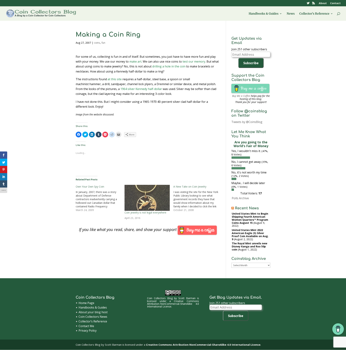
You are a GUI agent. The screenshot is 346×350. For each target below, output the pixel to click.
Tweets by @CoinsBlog (246, 122)
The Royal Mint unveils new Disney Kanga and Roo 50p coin (249, 246)
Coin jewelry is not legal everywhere (145, 212)
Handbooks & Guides (263, 13)
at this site (115, 79)
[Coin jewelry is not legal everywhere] (147, 198)
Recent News (247, 208)
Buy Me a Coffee (241, 96)
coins (97, 42)
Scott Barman (187, 298)
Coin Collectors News (93, 317)
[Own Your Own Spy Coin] (100, 198)
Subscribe (251, 63)
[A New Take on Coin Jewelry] (197, 198)
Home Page (86, 303)
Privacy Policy (88, 331)
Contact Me (86, 326)
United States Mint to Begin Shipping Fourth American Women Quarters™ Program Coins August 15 (250, 218)
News (291, 13)
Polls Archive (240, 198)
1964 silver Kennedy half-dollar (141, 89)
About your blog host (93, 312)
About (323, 3)
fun (103, 42)
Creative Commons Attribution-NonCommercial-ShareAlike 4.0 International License (173, 303)
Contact (335, 3)
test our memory (194, 61)
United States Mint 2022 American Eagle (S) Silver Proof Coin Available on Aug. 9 (250, 234)
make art (135, 61)
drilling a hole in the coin (168, 66)
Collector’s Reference (314, 13)
